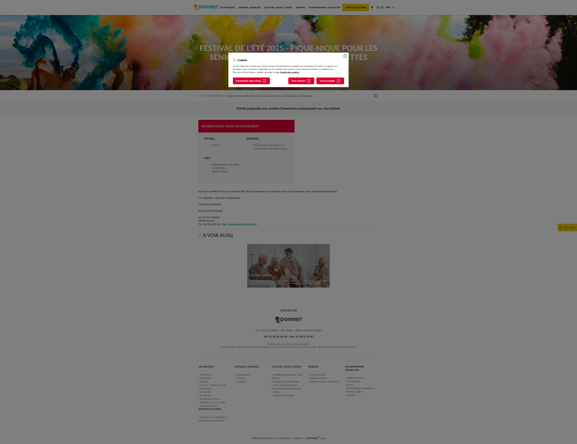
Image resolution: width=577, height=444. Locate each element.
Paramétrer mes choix (248, 81)
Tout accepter (327, 81)
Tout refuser (298, 81)
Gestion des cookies (289, 72)
